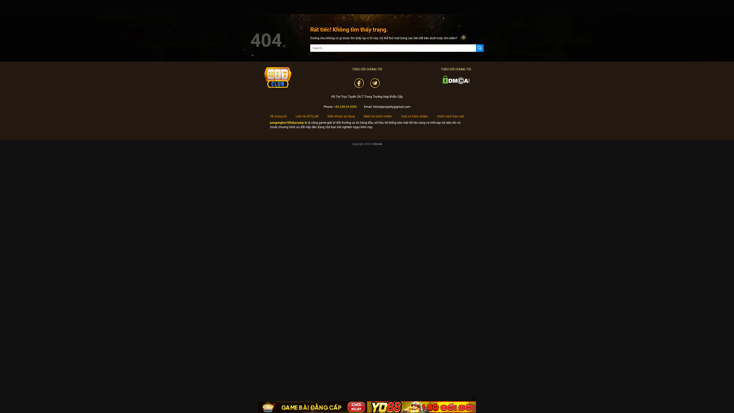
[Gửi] (480, 48)
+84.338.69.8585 (345, 107)
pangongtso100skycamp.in (288, 122)
